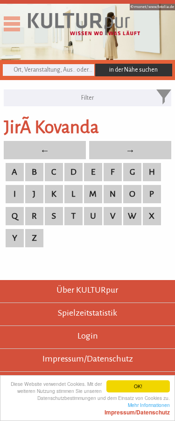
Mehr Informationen (137, 408)
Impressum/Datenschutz (87, 358)
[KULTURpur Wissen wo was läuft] (84, 32)
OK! (138, 386)
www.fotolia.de (161, 7)
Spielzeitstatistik (87, 313)
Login (87, 335)
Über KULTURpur (87, 290)
